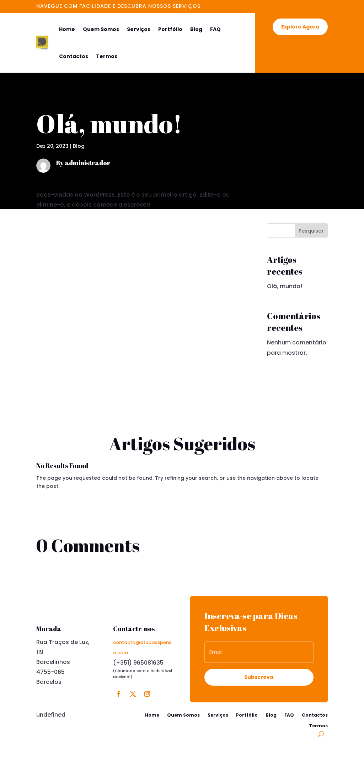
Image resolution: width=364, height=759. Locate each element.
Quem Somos (101, 29)
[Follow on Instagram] (147, 694)
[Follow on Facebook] (118, 694)
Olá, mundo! (284, 286)
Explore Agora (300, 26)
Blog (196, 29)
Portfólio (170, 29)
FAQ (215, 29)
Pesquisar (311, 230)
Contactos (73, 56)
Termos (106, 56)
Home (67, 29)
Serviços (138, 29)
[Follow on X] (133, 694)
